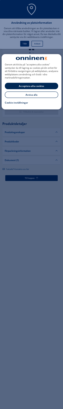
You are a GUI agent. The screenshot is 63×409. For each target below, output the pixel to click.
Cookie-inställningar (16, 102)
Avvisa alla (31, 95)
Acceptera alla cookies (31, 86)
